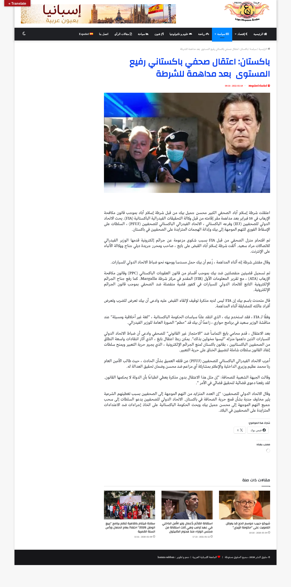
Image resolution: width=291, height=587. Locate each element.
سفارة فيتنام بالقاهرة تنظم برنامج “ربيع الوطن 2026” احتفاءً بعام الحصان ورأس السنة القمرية (130, 527)
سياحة (142, 34)
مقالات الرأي (122, 34)
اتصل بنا (103, 34)
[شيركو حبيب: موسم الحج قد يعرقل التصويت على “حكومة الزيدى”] (244, 505)
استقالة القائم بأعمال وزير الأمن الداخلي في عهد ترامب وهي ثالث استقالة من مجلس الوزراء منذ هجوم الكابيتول (187, 527)
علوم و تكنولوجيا (179, 34)
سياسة (221, 34)
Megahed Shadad (258, 86)
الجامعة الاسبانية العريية (204, 557)
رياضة (202, 34)
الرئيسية (259, 34)
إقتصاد (242, 34)
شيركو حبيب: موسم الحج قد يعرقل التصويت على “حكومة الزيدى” (248, 525)
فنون (157, 34)
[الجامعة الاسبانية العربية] (247, 11)
